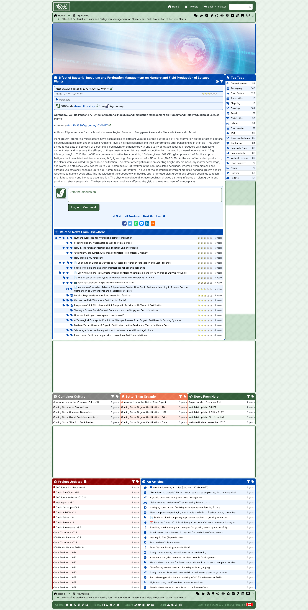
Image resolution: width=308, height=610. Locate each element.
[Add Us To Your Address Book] (87, 605)
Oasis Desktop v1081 (64, 567)
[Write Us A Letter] (83, 605)
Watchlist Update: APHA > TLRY (206, 412)
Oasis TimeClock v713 (65, 542)
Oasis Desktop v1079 (64, 577)
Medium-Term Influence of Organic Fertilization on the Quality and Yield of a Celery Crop (121, 325)
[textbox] (145, 195)
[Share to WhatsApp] (136, 223)
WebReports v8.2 (65, 502)
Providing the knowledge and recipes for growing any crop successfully (188, 527)
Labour (234, 123)
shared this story (84, 106)
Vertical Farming (239, 158)
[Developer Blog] (152, 605)
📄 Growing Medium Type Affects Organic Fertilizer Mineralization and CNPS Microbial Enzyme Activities (130, 272)
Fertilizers (64, 99)
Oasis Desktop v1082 (64, 562)
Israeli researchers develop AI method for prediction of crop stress (186, 532)
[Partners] (148, 605)
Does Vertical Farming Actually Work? (170, 547)
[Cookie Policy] (172, 605)
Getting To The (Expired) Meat (166, 537)
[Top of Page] (253, 593)
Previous (134, 216)
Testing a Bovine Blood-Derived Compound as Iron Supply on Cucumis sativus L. (117, 310)
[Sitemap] (168, 605)
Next (146, 216)
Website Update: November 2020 (207, 422)
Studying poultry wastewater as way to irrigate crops (103, 242)
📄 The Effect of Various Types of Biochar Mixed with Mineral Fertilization (114, 277)
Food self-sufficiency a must (165, 542)
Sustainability (238, 153)
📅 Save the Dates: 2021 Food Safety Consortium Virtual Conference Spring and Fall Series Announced (205, 522)
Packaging (236, 88)
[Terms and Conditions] (180, 605)
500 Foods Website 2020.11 (71, 497)
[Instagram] (114, 605)
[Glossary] (242, 15)
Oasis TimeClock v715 (67, 492)
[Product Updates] (227, 15)
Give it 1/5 (203, 93)
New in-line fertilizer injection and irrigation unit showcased (106, 247)
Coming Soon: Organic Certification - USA (143, 412)
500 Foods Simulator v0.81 (70, 487)
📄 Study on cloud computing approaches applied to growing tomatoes (189, 517)
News (234, 168)
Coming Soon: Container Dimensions (73, 412)
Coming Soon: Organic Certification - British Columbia (150, 417)
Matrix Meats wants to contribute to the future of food (179, 587)
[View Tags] (253, 397)
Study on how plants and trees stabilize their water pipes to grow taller (188, 572)
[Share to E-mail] (153, 223)
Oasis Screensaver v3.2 (68, 527)
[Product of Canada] (249, 605)
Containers (236, 143)
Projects (193, 6)
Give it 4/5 (212, 93)
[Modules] (138, 482)
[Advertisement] (240, 259)
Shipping (235, 103)
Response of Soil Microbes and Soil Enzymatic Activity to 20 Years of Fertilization (118, 305)
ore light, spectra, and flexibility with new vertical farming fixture (185, 507)
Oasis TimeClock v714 (65, 532)
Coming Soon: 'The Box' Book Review (73, 422)
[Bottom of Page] (253, 15)
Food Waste (237, 128)
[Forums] (195, 15)
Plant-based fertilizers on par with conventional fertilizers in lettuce (110, 335)
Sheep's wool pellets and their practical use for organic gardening (109, 267)
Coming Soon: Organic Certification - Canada (145, 422)
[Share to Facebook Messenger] (141, 223)
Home (175, 6)
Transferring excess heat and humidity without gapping (180, 567)
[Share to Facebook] (124, 223)
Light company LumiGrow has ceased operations (176, 582)
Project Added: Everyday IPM (204, 402)
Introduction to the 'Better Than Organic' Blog (148, 402)
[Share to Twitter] (130, 223)
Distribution (237, 118)
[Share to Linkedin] (147, 223)
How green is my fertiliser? (88, 257)
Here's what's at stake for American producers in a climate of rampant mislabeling (194, 562)
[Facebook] (103, 605)
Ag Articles (83, 15)
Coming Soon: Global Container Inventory (75, 417)
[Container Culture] (206, 15)
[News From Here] (216, 15)
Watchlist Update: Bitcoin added (206, 417)
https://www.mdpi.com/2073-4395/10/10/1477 (82, 88)
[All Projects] (201, 15)
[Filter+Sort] (222, 82)
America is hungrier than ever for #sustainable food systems (183, 557)
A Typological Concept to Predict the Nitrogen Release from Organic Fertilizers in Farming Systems (127, 320)
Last (159, 216)
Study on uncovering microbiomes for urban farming (178, 552)
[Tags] (117, 397)
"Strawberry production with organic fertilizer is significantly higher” (111, 252)
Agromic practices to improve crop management (176, 497)
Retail (234, 113)
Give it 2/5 (206, 93)
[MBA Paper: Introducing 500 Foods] (139, 605)
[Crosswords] (237, 15)
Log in (83, 207)
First (118, 216)
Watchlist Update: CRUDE (203, 407)
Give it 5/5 (215, 93)
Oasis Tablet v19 (65, 517)
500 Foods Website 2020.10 (68, 547)
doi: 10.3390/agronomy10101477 (87, 125)
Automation (237, 98)
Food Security (238, 163)
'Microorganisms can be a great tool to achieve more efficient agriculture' (113, 330)
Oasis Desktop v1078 (64, 582)
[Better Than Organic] (212, 15)
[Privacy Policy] (176, 605)
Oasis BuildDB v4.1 (66, 512)
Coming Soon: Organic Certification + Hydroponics (148, 407)
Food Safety (237, 93)
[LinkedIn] (111, 605)
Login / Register (217, 6)
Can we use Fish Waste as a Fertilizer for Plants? (100, 300)
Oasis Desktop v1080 (64, 572)
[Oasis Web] (247, 15)
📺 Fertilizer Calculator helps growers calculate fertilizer (104, 282)
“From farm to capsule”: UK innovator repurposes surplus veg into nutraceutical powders (198, 492)
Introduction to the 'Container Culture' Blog (79, 402)
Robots (235, 178)
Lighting (235, 173)
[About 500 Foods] (135, 605)
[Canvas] (143, 605)
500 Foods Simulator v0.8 (67, 537)
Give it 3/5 (209, 93)
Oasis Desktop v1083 (64, 557)
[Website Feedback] (67, 605)
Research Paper (239, 148)
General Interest (239, 83)
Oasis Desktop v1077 (64, 587)
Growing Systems (240, 138)
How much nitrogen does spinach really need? (99, 315)
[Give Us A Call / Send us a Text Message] (75, 605)
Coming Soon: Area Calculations (70, 407)
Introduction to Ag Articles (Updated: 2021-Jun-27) (180, 487)
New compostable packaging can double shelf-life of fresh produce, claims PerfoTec (196, 512)
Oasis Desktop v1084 (64, 552)
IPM (233, 133)
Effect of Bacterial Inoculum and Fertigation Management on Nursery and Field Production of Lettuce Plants (124, 19)
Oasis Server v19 (65, 522)
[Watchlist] (232, 15)
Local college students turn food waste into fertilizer (102, 295)
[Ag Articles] (222, 15)
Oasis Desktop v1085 (67, 507)
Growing (235, 108)
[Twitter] (107, 605)
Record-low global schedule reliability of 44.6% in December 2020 (186, 577)
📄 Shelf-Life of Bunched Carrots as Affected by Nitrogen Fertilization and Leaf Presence (122, 262)
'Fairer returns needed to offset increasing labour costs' (180, 502)
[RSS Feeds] (118, 605)
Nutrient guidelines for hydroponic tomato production (103, 237)
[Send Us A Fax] (79, 605)
